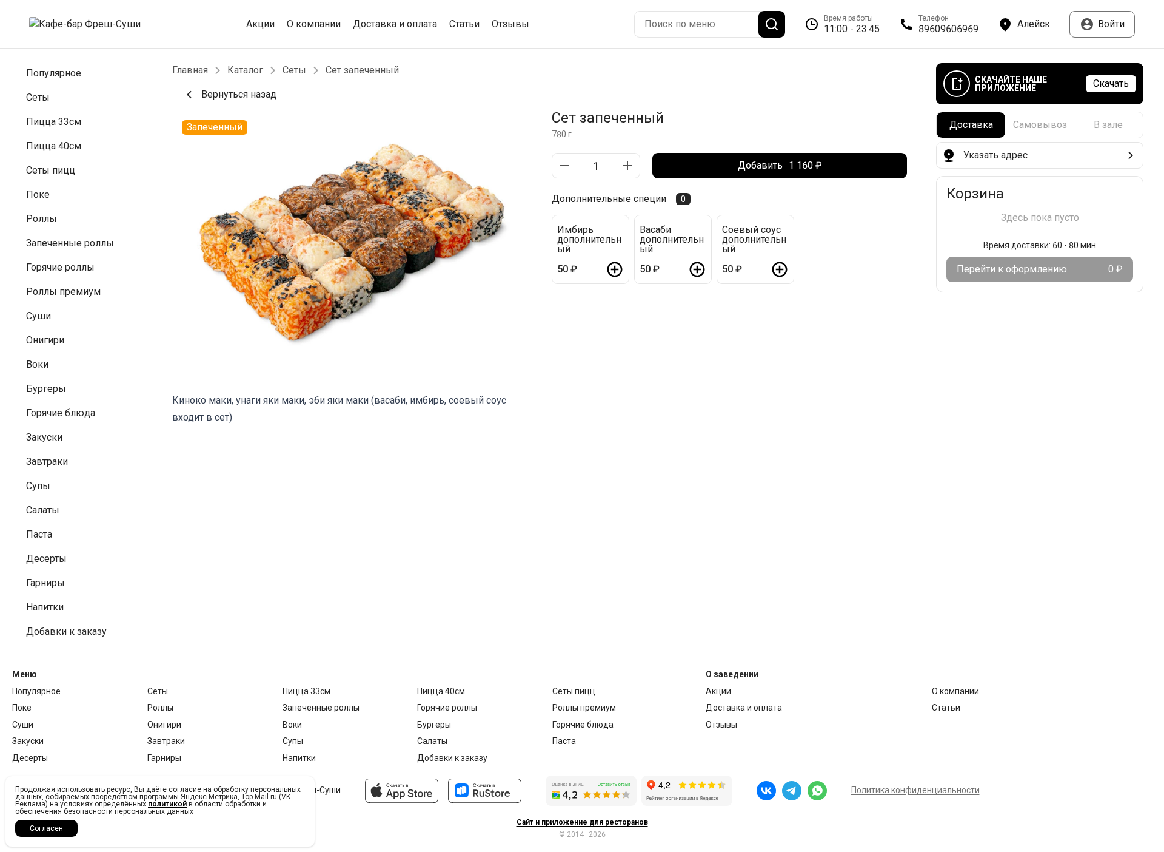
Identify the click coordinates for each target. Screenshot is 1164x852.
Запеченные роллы (321, 707)
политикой (167, 804)
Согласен (46, 828)
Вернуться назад (238, 94)
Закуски (28, 741)
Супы (293, 741)
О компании (314, 24)
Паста (564, 741)
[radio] (971, 125)
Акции (260, 24)
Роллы (160, 707)
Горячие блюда (583, 724)
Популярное (36, 691)
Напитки (299, 758)
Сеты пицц (573, 691)
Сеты (294, 70)
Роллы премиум (584, 707)
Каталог (245, 70)
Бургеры (434, 724)
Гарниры (164, 758)
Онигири (164, 724)
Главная (190, 70)
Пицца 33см (306, 691)
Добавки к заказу (452, 758)
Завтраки (166, 741)
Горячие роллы (447, 707)
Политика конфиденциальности (915, 790)
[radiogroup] (1039, 125)
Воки (292, 724)
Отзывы (510, 24)
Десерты (30, 758)
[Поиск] (771, 24)
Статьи (464, 24)
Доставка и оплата (395, 24)
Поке (22, 707)
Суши (22, 724)
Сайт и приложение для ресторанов (582, 822)
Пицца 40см (441, 691)
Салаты (432, 741)
